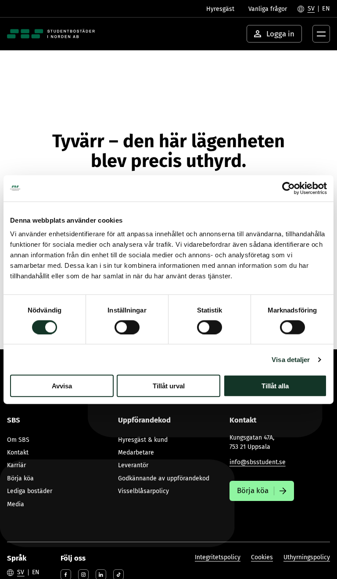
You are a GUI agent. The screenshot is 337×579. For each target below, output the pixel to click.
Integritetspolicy (217, 557)
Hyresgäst (220, 9)
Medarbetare (136, 452)
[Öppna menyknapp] (321, 34)
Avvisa (62, 386)
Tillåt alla (275, 386)
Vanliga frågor (267, 9)
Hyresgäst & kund (143, 440)
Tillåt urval (169, 386)
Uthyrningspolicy (306, 557)
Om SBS (18, 440)
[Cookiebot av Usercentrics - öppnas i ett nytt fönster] (288, 188)
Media (15, 504)
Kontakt (18, 452)
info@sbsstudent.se (257, 462)
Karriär (16, 465)
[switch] (127, 327)
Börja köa (20, 478)
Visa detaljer (291, 359)
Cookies (262, 557)
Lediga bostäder (29, 491)
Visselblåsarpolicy (143, 491)
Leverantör (133, 465)
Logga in (280, 33)
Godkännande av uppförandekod (163, 478)
